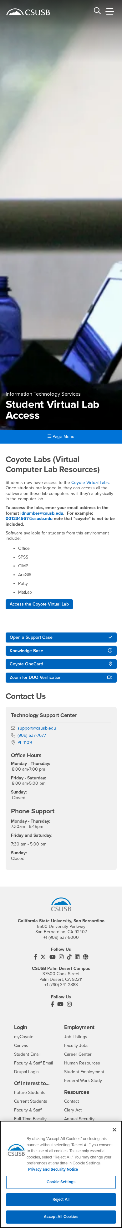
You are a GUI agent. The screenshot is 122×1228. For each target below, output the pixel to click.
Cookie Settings (61, 1181)
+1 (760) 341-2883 (61, 984)
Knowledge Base (26, 650)
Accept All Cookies (61, 1216)
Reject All (61, 1199)
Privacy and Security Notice (53, 1169)
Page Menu (62, 436)
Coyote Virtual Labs (90, 482)
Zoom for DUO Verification (36, 677)
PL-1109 (25, 742)
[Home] (28, 12)
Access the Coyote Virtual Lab (39, 604)
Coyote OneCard (26, 664)
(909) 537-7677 (32, 735)
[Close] (114, 1130)
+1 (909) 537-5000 (61, 937)
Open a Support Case (31, 637)
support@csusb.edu (37, 728)
